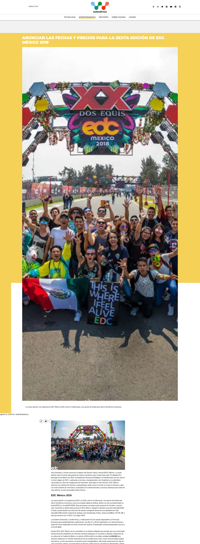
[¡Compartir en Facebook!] (41, 421)
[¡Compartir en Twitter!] (46, 421)
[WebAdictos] (100, 7)
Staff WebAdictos (22, 414)
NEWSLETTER (33, 6)
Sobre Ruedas (119, 17)
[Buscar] (180, 6)
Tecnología (70, 17)
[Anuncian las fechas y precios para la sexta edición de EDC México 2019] (100, 224)
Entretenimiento (87, 17)
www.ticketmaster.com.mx (114, 524)
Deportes (103, 17)
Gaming (132, 17)
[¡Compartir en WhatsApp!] (50, 421)
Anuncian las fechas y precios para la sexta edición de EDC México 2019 (93, 40)
